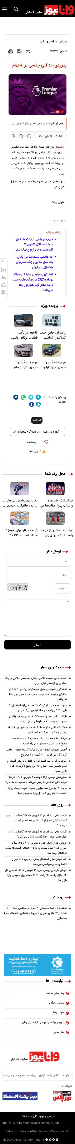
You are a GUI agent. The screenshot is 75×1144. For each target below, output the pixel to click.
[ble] (38, 404)
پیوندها (32, 1075)
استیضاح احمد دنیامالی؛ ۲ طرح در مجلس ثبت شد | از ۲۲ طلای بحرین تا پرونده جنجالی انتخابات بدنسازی (35, 913)
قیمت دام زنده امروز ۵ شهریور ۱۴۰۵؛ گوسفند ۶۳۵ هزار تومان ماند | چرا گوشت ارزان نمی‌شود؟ (38, 834)
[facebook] (31, 404)
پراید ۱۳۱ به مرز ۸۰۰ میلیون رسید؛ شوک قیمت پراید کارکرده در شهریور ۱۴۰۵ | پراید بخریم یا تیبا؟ (37, 791)
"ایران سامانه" (29, 1116)
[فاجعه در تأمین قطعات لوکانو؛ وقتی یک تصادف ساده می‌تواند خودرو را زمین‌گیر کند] (23, 320)
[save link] (19, 51)
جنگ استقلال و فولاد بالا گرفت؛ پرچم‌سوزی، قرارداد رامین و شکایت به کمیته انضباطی (37, 730)
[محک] (37, 941)
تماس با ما (53, 1075)
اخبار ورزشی (47, 41)
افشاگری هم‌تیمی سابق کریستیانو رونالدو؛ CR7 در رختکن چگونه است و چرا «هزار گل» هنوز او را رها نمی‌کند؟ (33, 282)
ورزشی (63, 41)
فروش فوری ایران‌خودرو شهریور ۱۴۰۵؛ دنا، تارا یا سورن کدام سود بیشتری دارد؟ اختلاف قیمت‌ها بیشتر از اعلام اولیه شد (36, 848)
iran (5, 1123)
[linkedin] (15, 397)
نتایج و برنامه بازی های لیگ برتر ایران (43, 1022)
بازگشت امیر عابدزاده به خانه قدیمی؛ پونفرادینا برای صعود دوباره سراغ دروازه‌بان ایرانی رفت (37, 719)
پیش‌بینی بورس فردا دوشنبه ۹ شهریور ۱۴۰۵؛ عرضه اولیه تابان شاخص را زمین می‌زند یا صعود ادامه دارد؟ (35, 780)
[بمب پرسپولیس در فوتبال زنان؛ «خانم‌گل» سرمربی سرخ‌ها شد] (20, 488)
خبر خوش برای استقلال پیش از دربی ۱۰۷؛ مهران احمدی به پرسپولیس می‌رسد (39, 862)
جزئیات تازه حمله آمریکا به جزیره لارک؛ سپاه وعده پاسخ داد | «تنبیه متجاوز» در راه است (38, 741)
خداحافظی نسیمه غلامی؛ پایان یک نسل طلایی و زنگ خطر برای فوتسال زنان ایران (34, 262)
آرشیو (42, 1075)
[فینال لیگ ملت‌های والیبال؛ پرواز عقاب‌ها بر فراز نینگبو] (55, 488)
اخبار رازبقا (58, 1012)
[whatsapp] (23, 397)
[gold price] (3, 279)
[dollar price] (3, 272)
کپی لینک (36, 420)
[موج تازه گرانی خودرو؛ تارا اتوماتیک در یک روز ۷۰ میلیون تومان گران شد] (23, 350)
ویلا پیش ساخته (55, 993)
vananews (30, 1123)
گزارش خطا (34, 451)
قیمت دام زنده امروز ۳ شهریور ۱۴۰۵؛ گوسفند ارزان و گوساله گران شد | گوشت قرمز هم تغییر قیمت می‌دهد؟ (36, 820)
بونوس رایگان (56, 1003)
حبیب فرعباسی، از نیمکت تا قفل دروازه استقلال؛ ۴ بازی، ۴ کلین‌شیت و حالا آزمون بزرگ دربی (34, 244)
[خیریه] (37, 965)
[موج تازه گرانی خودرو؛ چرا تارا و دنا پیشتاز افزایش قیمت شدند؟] (52, 350)
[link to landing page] (47, 10)
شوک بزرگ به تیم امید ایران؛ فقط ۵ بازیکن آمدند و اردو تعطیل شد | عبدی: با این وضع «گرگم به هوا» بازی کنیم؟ (37, 766)
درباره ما (66, 1075)
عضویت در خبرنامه (14, 1075)
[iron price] (3, 294)
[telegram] (38, 397)
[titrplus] (62, 1096)
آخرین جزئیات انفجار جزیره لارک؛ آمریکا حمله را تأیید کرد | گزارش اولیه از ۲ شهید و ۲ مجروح (36, 752)
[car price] (3, 287)
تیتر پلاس (58, 1032)
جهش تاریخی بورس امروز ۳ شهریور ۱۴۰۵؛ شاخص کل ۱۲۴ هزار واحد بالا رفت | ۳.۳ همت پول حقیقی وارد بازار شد (36, 875)
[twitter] (30, 397)
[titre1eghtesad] (20, 1096)
